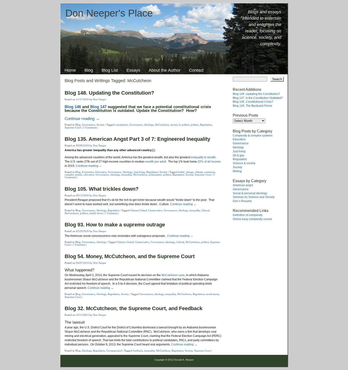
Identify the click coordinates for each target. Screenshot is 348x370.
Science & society (244, 163)
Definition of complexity (248, 215)
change (190, 172)
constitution (121, 124)
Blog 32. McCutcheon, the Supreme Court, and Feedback (133, 308)
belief (181, 172)
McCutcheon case (173, 275)
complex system (73, 174)
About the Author (164, 70)
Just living (139, 172)
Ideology (127, 172)
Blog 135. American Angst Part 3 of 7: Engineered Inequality (137, 139)
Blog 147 (98, 107)
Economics (88, 172)
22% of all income (209, 161)
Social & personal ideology (250, 193)
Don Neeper (99, 99)
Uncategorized (114, 350)
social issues (212, 294)
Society (101, 124)
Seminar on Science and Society (254, 197)
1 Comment (111, 213)
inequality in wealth (203, 157)
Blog (89, 70)
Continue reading (82, 118)
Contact (196, 70)
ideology (149, 124)
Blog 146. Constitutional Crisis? (253, 101)
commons (209, 172)
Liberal (205, 210)
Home (70, 70)
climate (199, 172)
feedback (138, 350)
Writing (237, 171)
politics (195, 124)
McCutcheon (162, 124)
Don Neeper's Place (109, 13)
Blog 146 (73, 107)
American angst (243, 185)
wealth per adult (155, 161)
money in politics (179, 124)
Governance (88, 124)
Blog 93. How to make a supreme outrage (115, 225)
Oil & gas (238, 155)
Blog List (110, 70)
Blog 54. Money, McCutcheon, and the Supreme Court (130, 256)
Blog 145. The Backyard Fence (252, 105)
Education (101, 172)
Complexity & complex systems (252, 135)
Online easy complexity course (252, 219)
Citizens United (138, 210)
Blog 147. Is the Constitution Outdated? (258, 98)
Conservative (155, 210)
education (89, 174)
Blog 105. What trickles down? (101, 189)
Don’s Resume (242, 201)
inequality (126, 174)
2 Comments (90, 127)
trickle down (96, 213)
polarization (155, 174)
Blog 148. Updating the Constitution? (109, 93)
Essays (133, 70)
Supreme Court (73, 127)
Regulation (206, 124)
